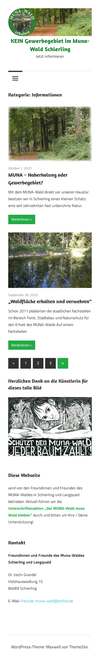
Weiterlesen (20, 219)
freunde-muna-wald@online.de (47, 601)
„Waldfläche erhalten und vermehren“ (50, 301)
